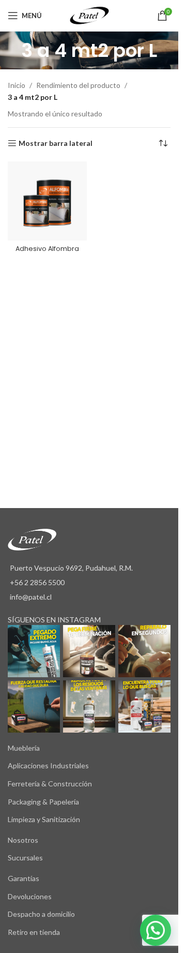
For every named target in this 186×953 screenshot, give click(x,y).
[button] (155, 930)
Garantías (23, 878)
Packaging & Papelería (43, 801)
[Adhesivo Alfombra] (47, 201)
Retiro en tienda (34, 932)
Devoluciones (30, 896)
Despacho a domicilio (41, 914)
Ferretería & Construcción (50, 783)
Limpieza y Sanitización (44, 819)
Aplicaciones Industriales (48, 765)
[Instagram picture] (34, 651)
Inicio (16, 85)
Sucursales (25, 857)
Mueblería (24, 747)
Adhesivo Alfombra (47, 248)
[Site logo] (89, 14)
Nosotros (23, 840)
